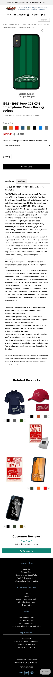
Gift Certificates (26, 620)
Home (5, 24)
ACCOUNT (21, 15)
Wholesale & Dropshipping (26, 581)
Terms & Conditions (26, 647)
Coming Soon (26, 572)
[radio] (5, 127)
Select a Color (8, 123)
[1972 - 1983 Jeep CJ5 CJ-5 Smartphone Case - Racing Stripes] (38, 483)
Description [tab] (9, 181)
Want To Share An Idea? (26, 578)
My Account (26, 638)
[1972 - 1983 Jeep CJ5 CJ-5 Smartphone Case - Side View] (14, 522)
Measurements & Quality (26, 599)
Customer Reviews (26, 617)
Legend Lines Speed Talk (26, 575)
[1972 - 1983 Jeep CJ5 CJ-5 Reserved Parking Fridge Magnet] (38, 450)
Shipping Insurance (26, 602)
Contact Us (26, 593)
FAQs (26, 596)
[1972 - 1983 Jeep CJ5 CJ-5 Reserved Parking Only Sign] (14, 483)
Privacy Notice (26, 605)
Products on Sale (26, 623)
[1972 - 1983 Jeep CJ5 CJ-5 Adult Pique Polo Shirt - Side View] (14, 416)
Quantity (6, 156)
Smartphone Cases (17, 24)
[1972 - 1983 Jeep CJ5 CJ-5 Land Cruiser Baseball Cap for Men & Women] (38, 412)
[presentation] (25, 421)
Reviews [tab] (21, 181)
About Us (26, 569)
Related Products (26, 380)
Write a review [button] (26, 551)
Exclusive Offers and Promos (26, 641)
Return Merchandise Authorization (26, 626)
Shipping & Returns (26, 644)
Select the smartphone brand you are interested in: (25, 140)
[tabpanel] (26, 275)
